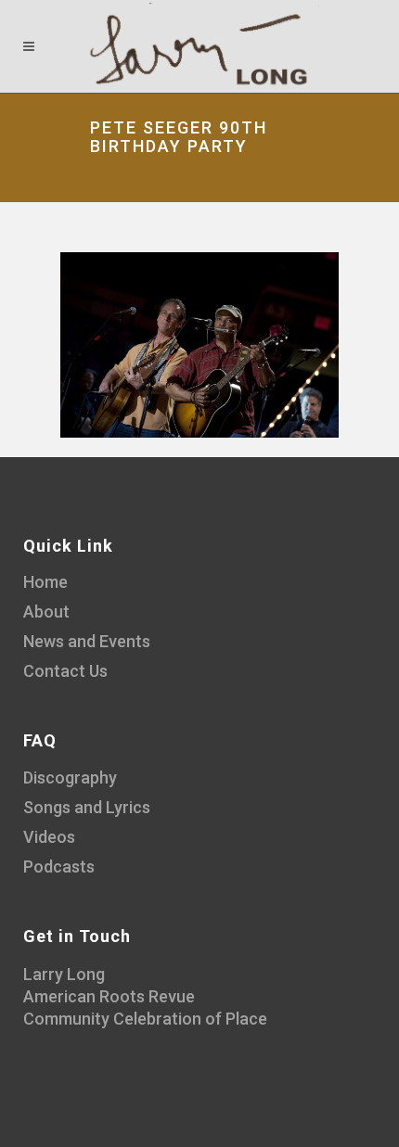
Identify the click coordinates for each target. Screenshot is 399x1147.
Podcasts (59, 866)
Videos (49, 837)
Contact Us (65, 671)
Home (45, 582)
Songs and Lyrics (86, 807)
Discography (70, 777)
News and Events (86, 641)
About (46, 611)
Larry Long (64, 974)
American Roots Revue (109, 996)
